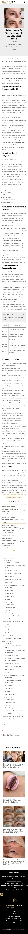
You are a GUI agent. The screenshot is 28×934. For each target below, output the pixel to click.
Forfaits (4, 722)
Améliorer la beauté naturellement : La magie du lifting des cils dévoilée (12, 800)
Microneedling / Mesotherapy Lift (13, 621)
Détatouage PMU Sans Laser (13, 638)
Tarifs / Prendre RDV (8, 641)
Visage (7, 624)
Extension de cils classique (12, 562)
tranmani (23, 929)
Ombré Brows (9, 685)
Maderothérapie (9, 613)
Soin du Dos (8, 619)
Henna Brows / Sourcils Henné (13, 666)
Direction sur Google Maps (14, 881)
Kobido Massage (10, 607)
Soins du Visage (9, 604)
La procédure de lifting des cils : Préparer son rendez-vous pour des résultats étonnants (13, 830)
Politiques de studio (14, 916)
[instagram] (1, 894)
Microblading (8, 587)
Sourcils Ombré (9, 593)
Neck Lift (7, 627)
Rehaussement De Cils (11, 570)
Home (14, 911)
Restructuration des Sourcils (13, 579)
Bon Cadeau (5, 725)
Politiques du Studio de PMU (14, 918)
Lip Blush (7, 599)
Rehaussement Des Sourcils (13, 573)
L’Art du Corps (7, 610)
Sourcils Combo (9, 596)
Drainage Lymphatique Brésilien (14, 616)
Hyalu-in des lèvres (10, 633)
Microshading (9, 590)
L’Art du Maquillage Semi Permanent (13, 585)
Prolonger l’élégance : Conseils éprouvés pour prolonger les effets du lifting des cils (13, 765)
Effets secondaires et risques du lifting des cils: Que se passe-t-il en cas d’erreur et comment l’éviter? (13, 862)
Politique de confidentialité (14, 921)
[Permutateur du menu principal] (25, 2)
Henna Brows (9, 582)
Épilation (7, 672)
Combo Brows (9, 688)
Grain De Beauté (9, 694)
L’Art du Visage (7, 602)
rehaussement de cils (13, 182)
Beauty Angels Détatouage (12, 719)
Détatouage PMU (8, 636)
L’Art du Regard (7, 560)
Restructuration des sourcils (13, 663)
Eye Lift (7, 630)
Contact (4, 728)
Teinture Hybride (9, 576)
